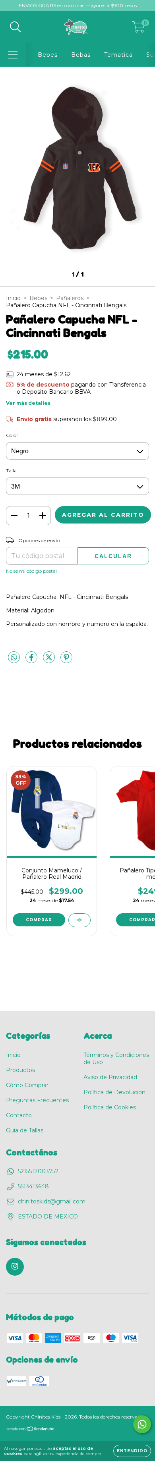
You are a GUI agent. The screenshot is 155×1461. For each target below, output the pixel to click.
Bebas (81, 54)
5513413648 (33, 1186)
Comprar (39, 919)
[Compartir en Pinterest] (66, 660)
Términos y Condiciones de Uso (116, 1058)
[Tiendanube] (31, 1430)
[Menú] (13, 55)
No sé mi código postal (31, 571)
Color (12, 435)
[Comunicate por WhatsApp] (142, 1424)
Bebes (48, 54)
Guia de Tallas (24, 1130)
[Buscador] (15, 27)
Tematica (118, 54)
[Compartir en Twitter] (49, 660)
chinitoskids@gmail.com (51, 1201)
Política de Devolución (114, 1092)
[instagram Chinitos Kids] (15, 1267)
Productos (20, 1070)
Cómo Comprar (27, 1085)
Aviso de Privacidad (110, 1077)
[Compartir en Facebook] (32, 660)
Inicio (13, 298)
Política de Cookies (109, 1107)
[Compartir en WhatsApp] (14, 657)
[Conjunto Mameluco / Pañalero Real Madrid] (79, 920)
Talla (11, 471)
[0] (138, 29)
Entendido (132, 1450)
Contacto (19, 1115)
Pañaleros (69, 298)
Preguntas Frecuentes (37, 1100)
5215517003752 (38, 1171)
